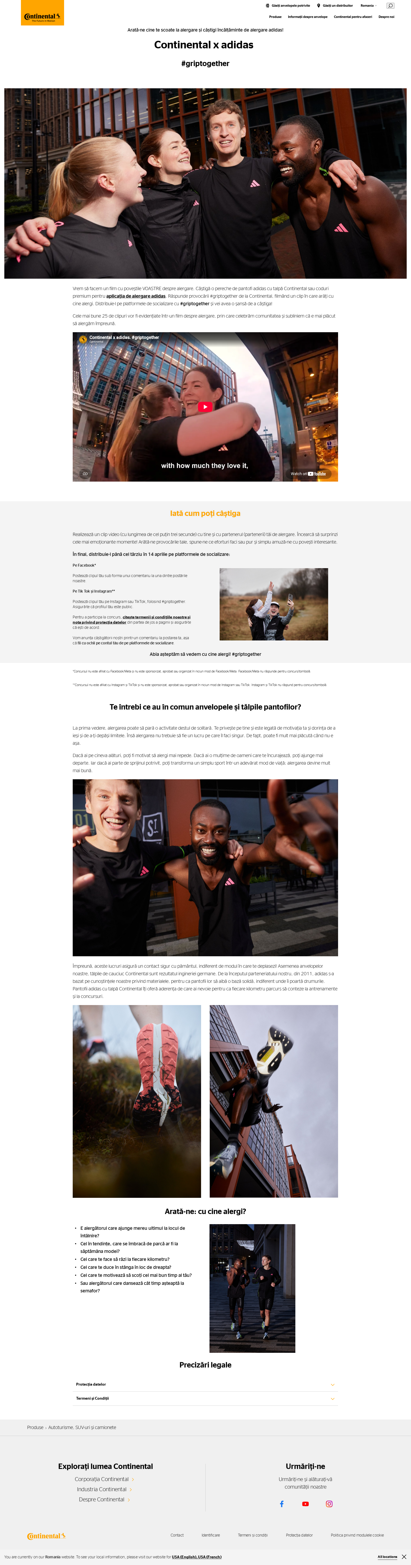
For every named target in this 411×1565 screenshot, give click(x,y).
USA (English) (184, 1557)
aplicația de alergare (128, 296)
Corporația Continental (102, 1479)
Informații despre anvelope (308, 17)
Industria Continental (101, 1489)
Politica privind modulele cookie (357, 1535)
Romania (367, 5)
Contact (177, 1535)
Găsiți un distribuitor (338, 5)
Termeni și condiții (253, 1535)
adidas (158, 296)
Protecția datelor (299, 1535)
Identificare (211, 1535)
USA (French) (209, 1557)
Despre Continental (101, 1499)
